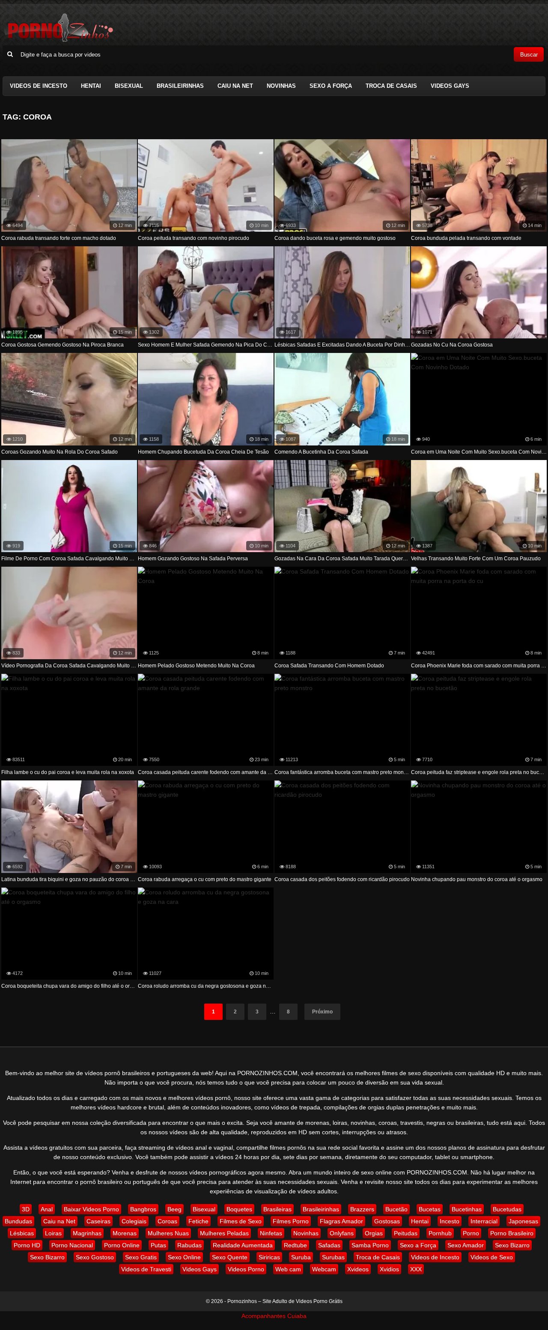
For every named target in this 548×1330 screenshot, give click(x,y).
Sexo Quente (229, 1257)
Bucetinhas (467, 1209)
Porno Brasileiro (511, 1233)
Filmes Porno (291, 1221)
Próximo (322, 1012)
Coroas (167, 1221)
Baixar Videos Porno (91, 1209)
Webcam (324, 1269)
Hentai (91, 86)
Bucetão (396, 1209)
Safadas (329, 1245)
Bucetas (430, 1209)
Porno (471, 1233)
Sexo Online (184, 1257)
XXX (416, 1269)
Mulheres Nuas (168, 1233)
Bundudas (18, 1221)
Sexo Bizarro (512, 1245)
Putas (158, 1245)
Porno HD (27, 1245)
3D (26, 1209)
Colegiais (134, 1221)
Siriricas (269, 1257)
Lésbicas (22, 1233)
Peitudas (405, 1233)
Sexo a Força (331, 86)
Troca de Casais (391, 86)
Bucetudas (507, 1209)
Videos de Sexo (492, 1257)
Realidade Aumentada (243, 1245)
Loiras (53, 1233)
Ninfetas (271, 1233)
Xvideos (358, 1269)
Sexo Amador (465, 1245)
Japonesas (523, 1221)
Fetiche (198, 1221)
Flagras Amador (341, 1221)
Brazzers (362, 1209)
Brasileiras (277, 1209)
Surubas (333, 1257)
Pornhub (440, 1233)
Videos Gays (450, 86)
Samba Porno (370, 1245)
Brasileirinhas (180, 86)
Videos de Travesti (146, 1269)
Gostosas (387, 1221)
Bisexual (129, 86)
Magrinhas (87, 1233)
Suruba (301, 1257)
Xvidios (389, 1269)
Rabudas (189, 1245)
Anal (47, 1209)
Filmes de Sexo (241, 1221)
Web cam (288, 1269)
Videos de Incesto (38, 86)
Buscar (529, 54)
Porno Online (122, 1245)
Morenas (125, 1233)
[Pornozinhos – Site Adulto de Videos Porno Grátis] (58, 40)
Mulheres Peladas (224, 1233)
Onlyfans (342, 1233)
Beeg (174, 1209)
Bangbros (143, 1209)
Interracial (484, 1221)
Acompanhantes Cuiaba (274, 1315)
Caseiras (98, 1221)
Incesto (449, 1221)
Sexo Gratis (141, 1257)
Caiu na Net (235, 86)
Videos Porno (246, 1269)
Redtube (295, 1245)
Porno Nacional (72, 1245)
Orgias (374, 1233)
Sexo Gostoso (95, 1257)
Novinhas (281, 86)
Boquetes (239, 1209)
